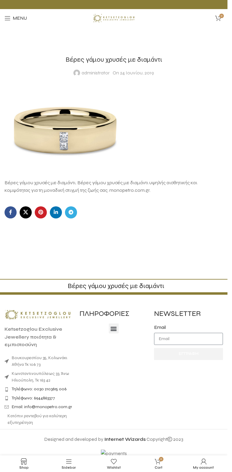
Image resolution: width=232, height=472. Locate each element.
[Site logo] (114, 18)
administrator (96, 73)
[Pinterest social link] (41, 212)
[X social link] (26, 212)
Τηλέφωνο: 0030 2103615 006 (39, 389)
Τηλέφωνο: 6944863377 (33, 398)
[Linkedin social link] (56, 212)
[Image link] (38, 314)
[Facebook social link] (11, 212)
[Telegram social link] (71, 212)
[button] (114, 328)
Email (160, 327)
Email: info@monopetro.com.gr (42, 406)
